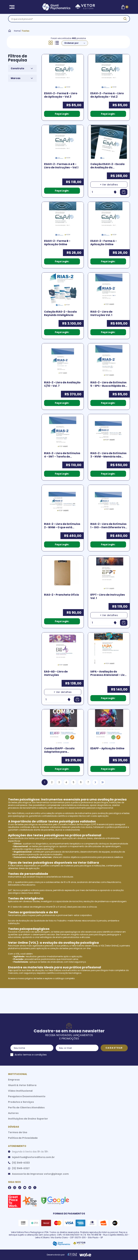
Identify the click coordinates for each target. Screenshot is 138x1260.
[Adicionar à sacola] (123, 192)
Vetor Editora (17, 813)
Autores (13, 1113)
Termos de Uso (17, 1132)
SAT (10, 890)
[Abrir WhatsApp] (130, 1251)
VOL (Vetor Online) (109, 945)
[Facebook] (9, 1187)
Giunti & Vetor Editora (22, 1085)
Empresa (14, 1079)
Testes (25, 31)
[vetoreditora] (68, 7)
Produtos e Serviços (21, 1101)
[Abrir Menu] (12, 7)
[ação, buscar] (125, 19)
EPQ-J (11, 882)
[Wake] (85, 1254)
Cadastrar (114, 1047)
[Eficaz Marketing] (72, 1254)
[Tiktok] (19, 1187)
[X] (34, 1187)
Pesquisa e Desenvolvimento (26, 1096)
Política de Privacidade (23, 1137)
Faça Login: (62, 114)
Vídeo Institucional (20, 1090)
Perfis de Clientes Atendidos (26, 1107)
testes (40, 978)
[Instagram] (14, 1187)
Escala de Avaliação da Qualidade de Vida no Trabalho (37, 920)
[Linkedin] (29, 1187)
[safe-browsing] (55, 1200)
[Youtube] (24, 1187)
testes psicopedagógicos (45, 846)
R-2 (10, 906)
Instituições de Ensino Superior (28, 1118)
